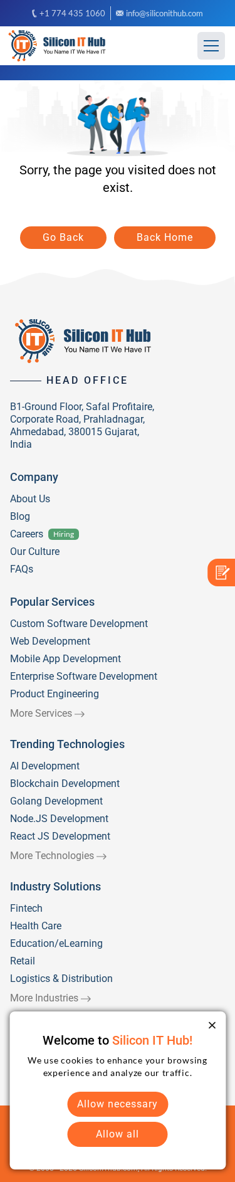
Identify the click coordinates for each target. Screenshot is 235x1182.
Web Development (50, 641)
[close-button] (212, 1025)
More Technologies (52, 856)
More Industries (44, 998)
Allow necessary (117, 1104)
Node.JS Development (59, 819)
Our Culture (35, 551)
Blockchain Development (65, 783)
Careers (26, 534)
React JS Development (60, 836)
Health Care (35, 926)
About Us (30, 499)
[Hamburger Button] (211, 46)
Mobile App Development (65, 659)
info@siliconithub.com (164, 13)
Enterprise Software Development (83, 676)
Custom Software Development (79, 624)
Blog (20, 516)
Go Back (63, 237)
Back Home (165, 237)
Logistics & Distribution (61, 978)
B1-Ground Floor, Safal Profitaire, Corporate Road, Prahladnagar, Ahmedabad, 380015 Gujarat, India (82, 425)
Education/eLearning (56, 943)
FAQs (21, 569)
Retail (22, 961)
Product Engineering (54, 694)
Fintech (26, 908)
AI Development (45, 766)
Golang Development (56, 801)
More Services (41, 713)
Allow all (117, 1134)
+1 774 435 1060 (72, 13)
